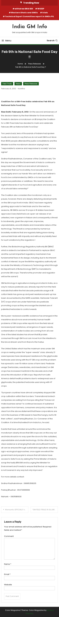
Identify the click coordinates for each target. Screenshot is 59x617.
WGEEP (40, 8)
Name (7, 564)
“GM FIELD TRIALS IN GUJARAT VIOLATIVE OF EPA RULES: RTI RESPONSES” (45, 509)
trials (45, 12)
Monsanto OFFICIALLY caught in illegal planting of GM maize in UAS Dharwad (16, 509)
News (18, 83)
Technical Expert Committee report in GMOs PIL (29, 16)
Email (7, 574)
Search (51, 40)
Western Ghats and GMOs (24, 12)
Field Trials (7, 83)
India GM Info (29, 26)
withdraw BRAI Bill (24, 8)
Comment (9, 536)
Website (8, 584)
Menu (8, 40)
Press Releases (31, 83)
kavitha (21, 88)
